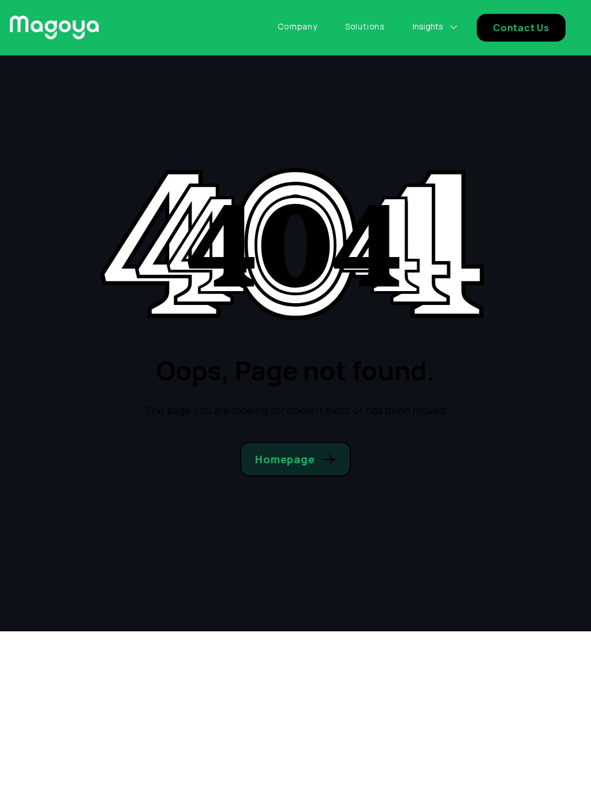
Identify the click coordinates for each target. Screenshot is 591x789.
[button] (435, 26)
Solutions (365, 26)
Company (297, 26)
